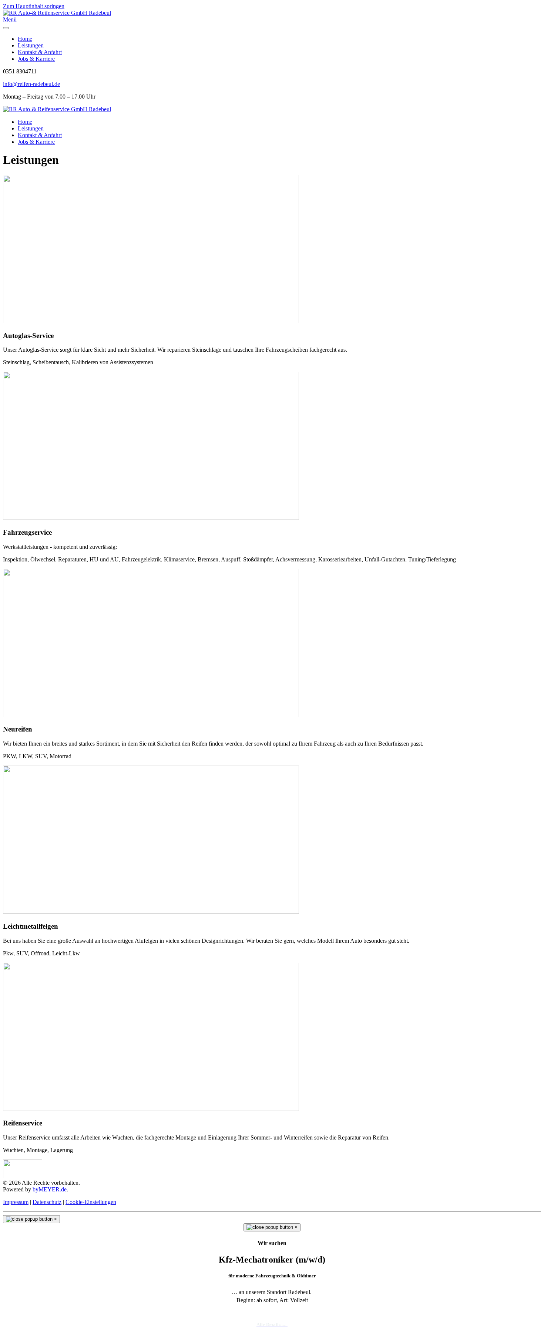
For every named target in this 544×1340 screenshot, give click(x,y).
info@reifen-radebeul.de (31, 84)
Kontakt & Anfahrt (40, 52)
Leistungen (31, 45)
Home (25, 39)
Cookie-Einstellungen (91, 1202)
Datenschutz (47, 1202)
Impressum (15, 1202)
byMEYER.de (50, 1189)
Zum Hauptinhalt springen (33, 6)
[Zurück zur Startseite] (57, 13)
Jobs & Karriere (36, 59)
